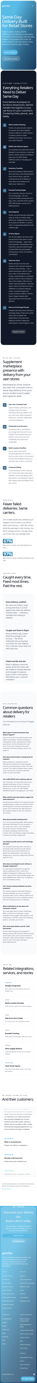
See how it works (11, 59)
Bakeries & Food (25, 1287)
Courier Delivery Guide (27, 1330)
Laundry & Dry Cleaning (27, 1283)
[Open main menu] (33, 6)
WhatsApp (5, 1337)
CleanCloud (5, 1329)
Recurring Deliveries (8, 1294)
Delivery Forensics (7, 1276)
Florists (22, 1290)
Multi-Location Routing (9, 1297)
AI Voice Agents (6, 1283)
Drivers (22, 1361)
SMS (3, 1340)
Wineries (22, 1294)
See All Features (18, 1241)
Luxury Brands (24, 1297)
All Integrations (6, 1319)
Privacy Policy (24, 1368)
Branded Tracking (7, 1287)
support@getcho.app (26, 1357)
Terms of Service (25, 1364)
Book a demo (6, 1189)
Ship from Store (7, 1308)
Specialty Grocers (25, 1301)
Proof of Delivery (7, 1290)
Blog (21, 1341)
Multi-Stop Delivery (8, 1301)
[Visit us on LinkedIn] (34, 1374)
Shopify (4, 1322)
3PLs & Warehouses (26, 1279)
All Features (5, 1279)
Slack (3, 1333)
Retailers (22, 1276)
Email (3, 1344)
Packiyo (4, 1326)
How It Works (24, 1348)
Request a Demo (18, 332)
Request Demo (18, 1236)
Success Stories (24, 1337)
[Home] (6, 6)
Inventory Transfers (8, 1304)
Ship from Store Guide (26, 1334)
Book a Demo (29, 1379)
